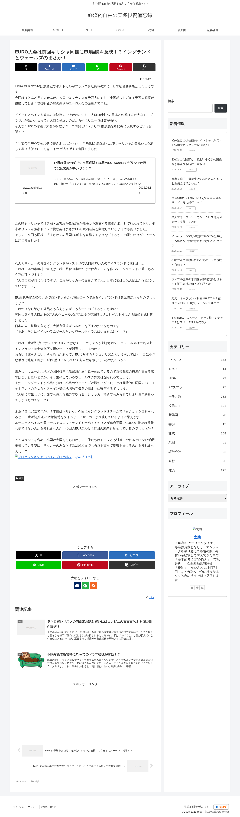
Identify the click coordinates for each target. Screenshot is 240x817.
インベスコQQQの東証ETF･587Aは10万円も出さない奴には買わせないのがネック (197, 241)
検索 (171, 101)
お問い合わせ (48, 806)
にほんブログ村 (83, 457)
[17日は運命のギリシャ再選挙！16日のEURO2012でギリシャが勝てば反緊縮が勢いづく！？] (32, 168)
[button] (144, 67)
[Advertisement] (85, 514)
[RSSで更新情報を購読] (93, 585)
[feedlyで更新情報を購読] (85, 585)
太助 (197, 537)
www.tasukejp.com (32, 190)
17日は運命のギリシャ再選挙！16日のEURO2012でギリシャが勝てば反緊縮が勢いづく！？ (100, 165)
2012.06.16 (145, 190)
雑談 (21, 478)
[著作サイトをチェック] (77, 585)
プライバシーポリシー (25, 806)
